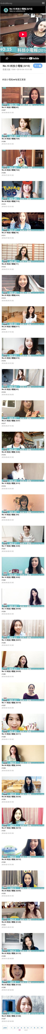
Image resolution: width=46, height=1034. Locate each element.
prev (5, 1027)
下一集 (37, 65)
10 (42, 1027)
